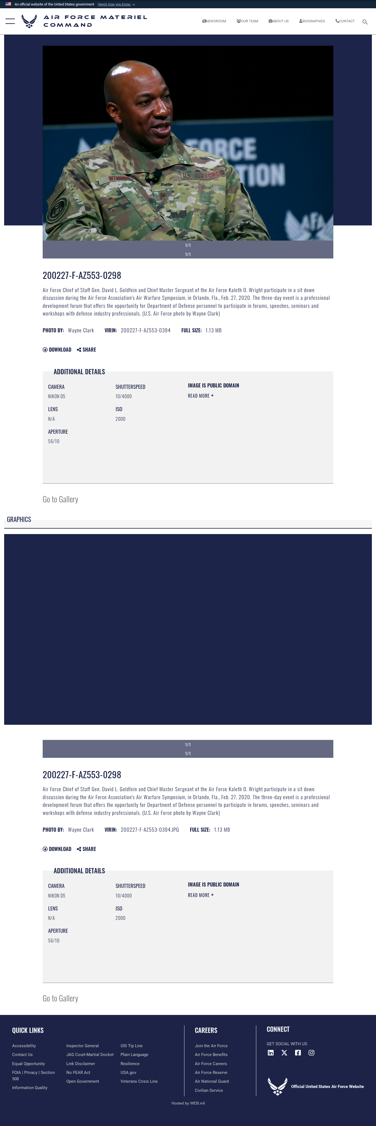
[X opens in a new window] (284, 1053)
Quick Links (27, 1030)
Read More (199, 395)
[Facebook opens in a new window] (298, 1053)
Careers (206, 1030)
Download (59, 349)
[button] (117, 4)
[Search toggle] (366, 21)
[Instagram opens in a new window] (311, 1053)
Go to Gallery (60, 499)
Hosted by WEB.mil (188, 1103)
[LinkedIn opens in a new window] (271, 1053)
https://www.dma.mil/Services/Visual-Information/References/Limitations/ (252, 438)
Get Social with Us (287, 1043)
